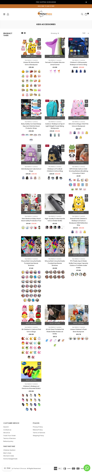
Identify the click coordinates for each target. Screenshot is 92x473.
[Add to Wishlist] (39, 43)
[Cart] (86, 14)
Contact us (7, 430)
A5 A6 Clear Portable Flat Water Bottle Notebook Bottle (55, 331)
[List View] (25, 33)
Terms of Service (9, 438)
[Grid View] (22, 33)
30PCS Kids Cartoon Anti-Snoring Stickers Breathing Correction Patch (78, 171)
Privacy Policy (38, 427)
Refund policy (8, 441)
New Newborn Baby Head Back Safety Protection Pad (31, 219)
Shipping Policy (38, 435)
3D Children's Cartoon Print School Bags (31, 330)
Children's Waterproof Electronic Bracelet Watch (31, 387)
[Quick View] (39, 40)
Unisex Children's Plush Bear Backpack (78, 330)
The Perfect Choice (31, 60)
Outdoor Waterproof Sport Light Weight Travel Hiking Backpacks (55, 126)
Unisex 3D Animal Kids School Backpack (31, 63)
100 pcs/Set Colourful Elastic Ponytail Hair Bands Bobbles (55, 263)
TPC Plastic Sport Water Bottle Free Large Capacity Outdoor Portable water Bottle (78, 264)
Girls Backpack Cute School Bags (31, 170)
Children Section (9, 450)
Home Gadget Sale (10, 459)
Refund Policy (38, 430)
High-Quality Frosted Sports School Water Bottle (55, 219)
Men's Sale (7, 453)
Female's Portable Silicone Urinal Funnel (55, 63)
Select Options (31, 56)
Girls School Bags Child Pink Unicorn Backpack (78, 125)
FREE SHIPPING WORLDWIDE (46, 2)
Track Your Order (9, 435)
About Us (6, 433)
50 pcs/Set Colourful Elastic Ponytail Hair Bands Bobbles (31, 263)
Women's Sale (8, 456)
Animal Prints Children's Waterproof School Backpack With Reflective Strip (78, 221)
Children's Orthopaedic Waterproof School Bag (78, 63)
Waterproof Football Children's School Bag (55, 170)
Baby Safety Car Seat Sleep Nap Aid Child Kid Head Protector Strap (31, 126)
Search (6, 427)
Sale (70, 39)
